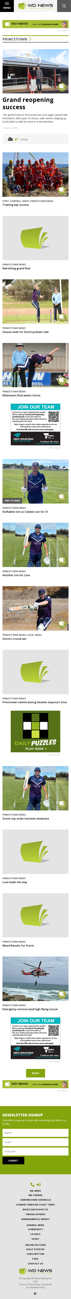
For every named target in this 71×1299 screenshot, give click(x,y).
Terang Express (35, 1214)
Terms (22, 1284)
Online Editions (35, 1245)
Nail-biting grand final (16, 268)
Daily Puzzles (35, 1249)
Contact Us (35, 1263)
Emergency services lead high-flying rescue (30, 1009)
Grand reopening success (27, 103)
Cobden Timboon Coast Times (35, 1204)
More (35, 1073)
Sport (35, 1238)
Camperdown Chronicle (35, 1199)
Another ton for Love (16, 575)
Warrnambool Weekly (35, 1219)
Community (35, 1229)
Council (35, 1234)
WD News (35, 1190)
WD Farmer (35, 1195)
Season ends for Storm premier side (25, 332)
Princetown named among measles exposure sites (34, 702)
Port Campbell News (15, 201)
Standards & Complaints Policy (39, 1286)
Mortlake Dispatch (35, 1209)
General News (35, 1225)
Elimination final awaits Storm (21, 395)
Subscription (35, 1253)
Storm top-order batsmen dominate (25, 818)
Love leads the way (14, 882)
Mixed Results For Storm (18, 945)
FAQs (35, 1258)
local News (34, 634)
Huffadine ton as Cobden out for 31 (25, 512)
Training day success (15, 205)
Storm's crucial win (14, 639)
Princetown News (41, 201)
